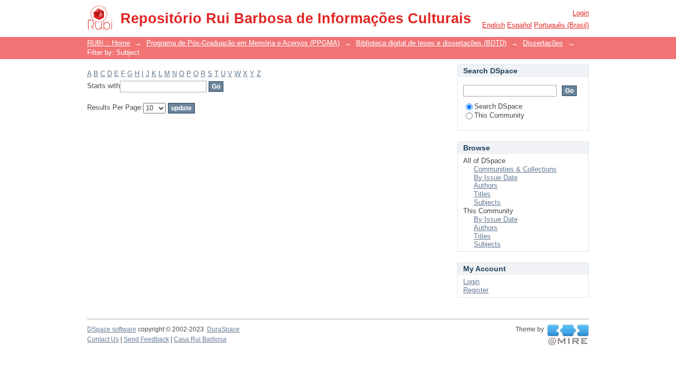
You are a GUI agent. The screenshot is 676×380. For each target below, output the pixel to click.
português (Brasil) (561, 25)
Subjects (487, 202)
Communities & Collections (515, 169)
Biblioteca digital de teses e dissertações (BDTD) (431, 43)
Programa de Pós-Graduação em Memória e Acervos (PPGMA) (243, 43)
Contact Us (103, 339)
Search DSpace (498, 106)
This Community (499, 115)
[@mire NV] (568, 335)
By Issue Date (496, 178)
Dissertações (543, 43)
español (519, 25)
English (493, 25)
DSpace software (111, 329)
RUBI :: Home (108, 43)
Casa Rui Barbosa (200, 339)
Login (580, 13)
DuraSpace (223, 329)
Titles (482, 194)
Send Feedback (146, 339)
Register (476, 290)
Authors (485, 185)
